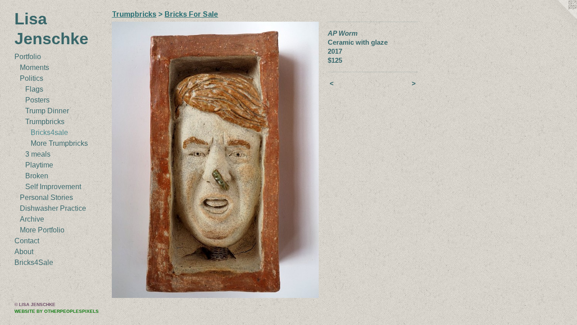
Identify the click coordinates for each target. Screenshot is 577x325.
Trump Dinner (47, 111)
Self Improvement (53, 186)
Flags (34, 89)
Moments (34, 67)
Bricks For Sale (191, 14)
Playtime (39, 165)
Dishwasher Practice (53, 208)
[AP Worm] (215, 160)
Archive (32, 219)
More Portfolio (42, 230)
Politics (31, 78)
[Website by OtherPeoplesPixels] (559, 18)
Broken (36, 176)
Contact (26, 241)
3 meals (37, 154)
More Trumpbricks (59, 143)
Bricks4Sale (33, 262)
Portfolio (27, 56)
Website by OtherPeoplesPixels (56, 311)
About (23, 251)
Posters (37, 100)
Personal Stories (46, 197)
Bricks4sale (49, 132)
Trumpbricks (44, 121)
